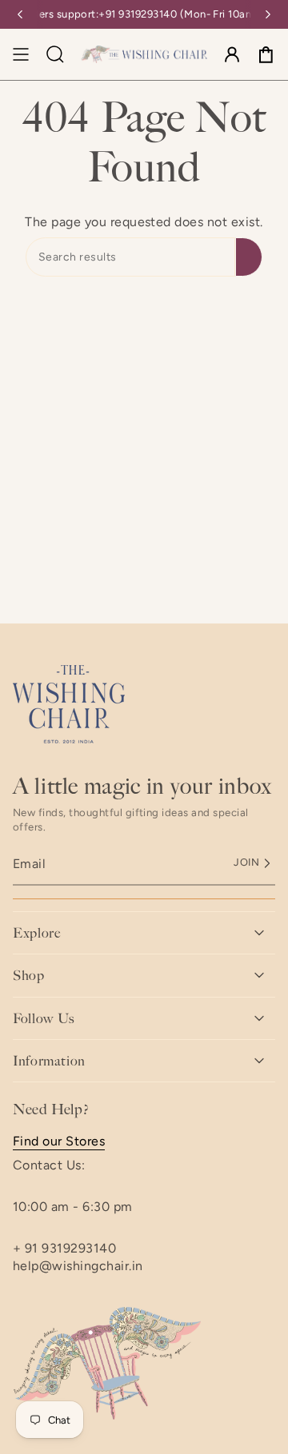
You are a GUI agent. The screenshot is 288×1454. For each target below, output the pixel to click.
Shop (29, 975)
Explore (36, 933)
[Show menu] (21, 54)
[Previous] (20, 14)
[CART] (265, 54)
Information (49, 1061)
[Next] (268, 14)
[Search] (248, 257)
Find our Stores (59, 1141)
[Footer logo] (69, 704)
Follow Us (44, 1018)
